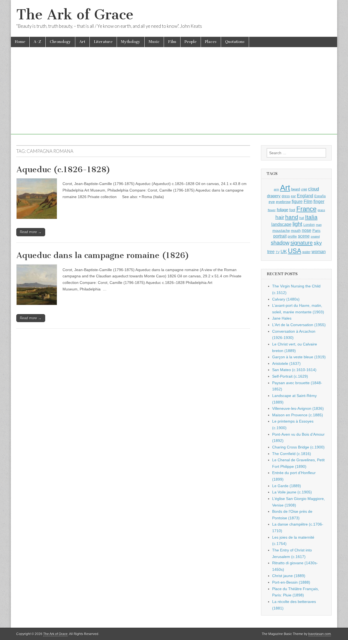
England (305, 195)
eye (272, 201)
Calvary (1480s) (286, 299)
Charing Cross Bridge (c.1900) (298, 447)
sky (318, 243)
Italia (311, 217)
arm (276, 189)
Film (172, 42)
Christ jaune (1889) (288, 576)
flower (272, 210)
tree (271, 251)
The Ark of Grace (74, 14)
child (304, 189)
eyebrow (283, 201)
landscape (281, 224)
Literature (103, 42)
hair (279, 217)
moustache (281, 231)
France (306, 209)
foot (292, 210)
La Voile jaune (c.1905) (292, 492)
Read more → (31, 232)
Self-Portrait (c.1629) (290, 376)
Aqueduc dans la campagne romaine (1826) (102, 255)
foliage (282, 210)
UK (284, 251)
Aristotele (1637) (286, 363)
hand (291, 217)
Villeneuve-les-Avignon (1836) (298, 408)
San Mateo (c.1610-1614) (294, 370)
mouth (296, 231)
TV (277, 252)
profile (292, 236)
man (319, 224)
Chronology (60, 42)
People (191, 42)
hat (301, 218)
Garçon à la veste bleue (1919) (299, 357)
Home (20, 42)
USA (294, 250)
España (320, 196)
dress (286, 196)
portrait (280, 235)
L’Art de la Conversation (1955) (299, 325)
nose (306, 230)
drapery (274, 195)
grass (321, 210)
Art (82, 42)
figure (297, 201)
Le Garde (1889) (286, 486)
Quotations (235, 42)
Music (154, 42)
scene (304, 236)
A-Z (37, 42)
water (306, 252)
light (297, 224)
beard (295, 189)
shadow (280, 243)
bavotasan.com (319, 634)
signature (301, 243)
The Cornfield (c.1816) (291, 453)
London (309, 224)
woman (319, 251)
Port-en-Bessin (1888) (291, 582)
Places (211, 42)
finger (318, 201)
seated (315, 236)
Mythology (130, 42)
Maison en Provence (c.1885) (297, 415)
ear (293, 196)
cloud (313, 189)
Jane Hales (281, 318)
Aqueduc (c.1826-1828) (63, 169)
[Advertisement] (174, 96)
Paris (316, 231)
